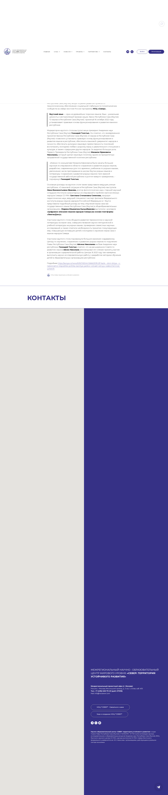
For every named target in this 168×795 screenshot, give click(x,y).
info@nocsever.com (102, 693)
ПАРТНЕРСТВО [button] (93, 51)
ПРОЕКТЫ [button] (79, 51)
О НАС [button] (56, 51)
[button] (156, 52)
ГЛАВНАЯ (47, 51)
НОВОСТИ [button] (67, 51)
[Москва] (132, 51)
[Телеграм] (127, 51)
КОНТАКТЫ (107, 51)
